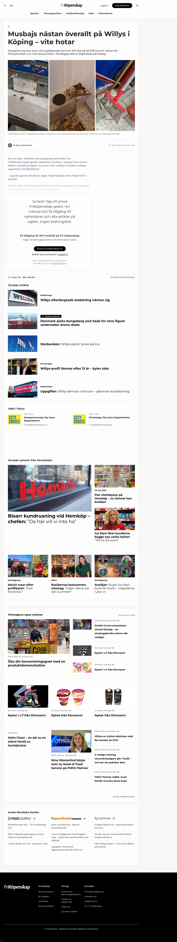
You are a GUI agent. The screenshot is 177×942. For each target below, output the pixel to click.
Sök (11, 5)
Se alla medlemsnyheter (124, 796)
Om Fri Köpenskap (92, 906)
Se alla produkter (46, 906)
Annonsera (43, 901)
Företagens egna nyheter (25, 614)
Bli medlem (43, 896)
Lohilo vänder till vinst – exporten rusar (28, 843)
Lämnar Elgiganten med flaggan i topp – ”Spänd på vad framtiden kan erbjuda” (69, 837)
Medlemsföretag (75, 13)
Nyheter (34, 13)
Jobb (91, 13)
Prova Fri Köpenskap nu (49, 248)
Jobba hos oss (90, 901)
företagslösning (58, 263)
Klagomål (65, 907)
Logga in (63, 254)
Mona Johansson (24, 145)
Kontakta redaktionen (94, 892)
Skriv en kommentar (124, 277)
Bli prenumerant (45, 892)
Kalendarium (105, 13)
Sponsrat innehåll (69, 911)
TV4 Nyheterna (30, 169)
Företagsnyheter (53, 13)
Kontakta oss (90, 896)
